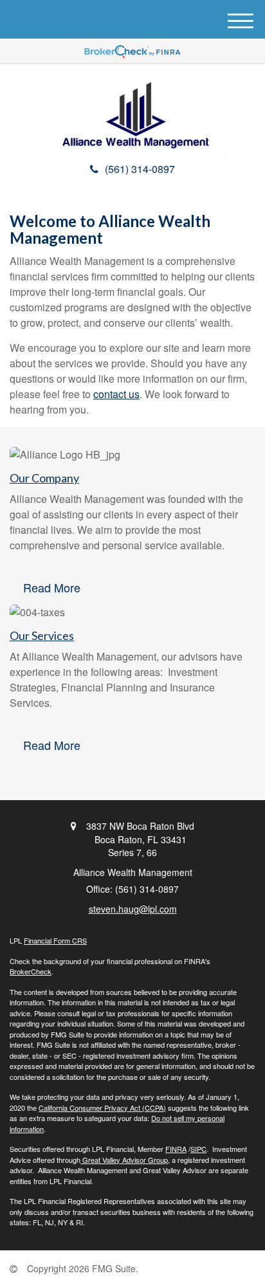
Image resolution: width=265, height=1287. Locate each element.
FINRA (176, 1149)
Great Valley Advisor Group (124, 1160)
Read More (51, 587)
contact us (116, 394)
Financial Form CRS (55, 940)
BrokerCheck (30, 971)
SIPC (198, 1149)
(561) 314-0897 (140, 168)
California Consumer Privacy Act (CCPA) (102, 1107)
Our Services (42, 635)
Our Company (44, 478)
